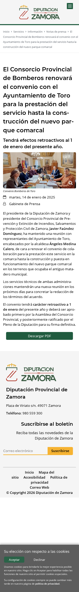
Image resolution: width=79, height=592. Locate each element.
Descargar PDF (39, 336)
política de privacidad (47, 583)
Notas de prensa (56, 31)
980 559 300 (32, 413)
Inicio (6, 31)
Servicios (18, 31)
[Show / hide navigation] (70, 6)
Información (35, 31)
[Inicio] (39, 12)
